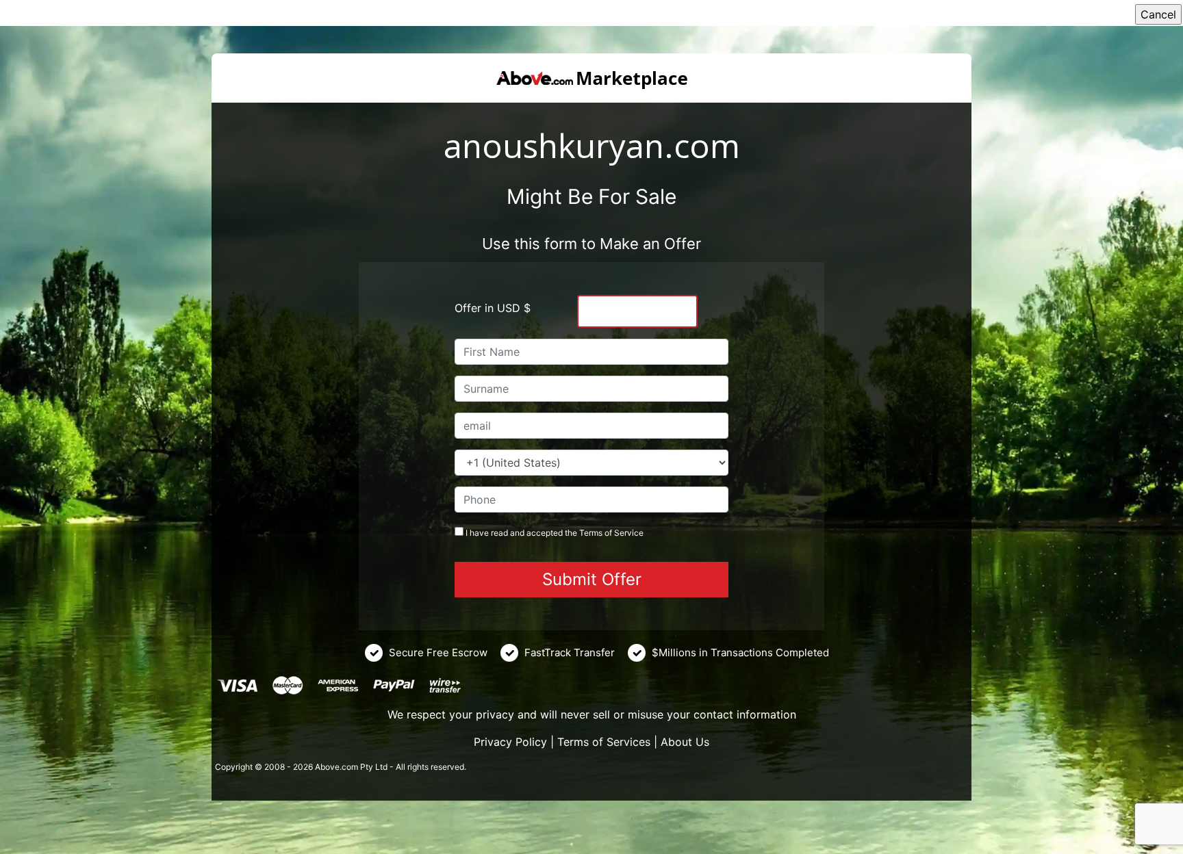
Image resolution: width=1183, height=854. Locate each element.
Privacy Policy (510, 742)
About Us (685, 742)
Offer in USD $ (493, 308)
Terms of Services (603, 742)
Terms (590, 533)
